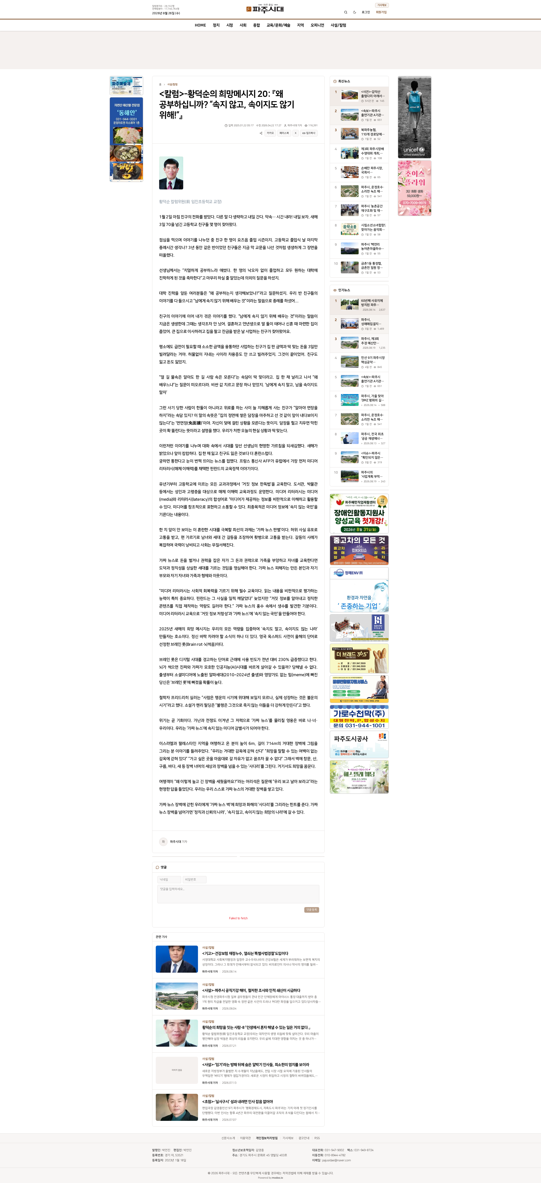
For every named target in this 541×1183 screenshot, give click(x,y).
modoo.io (277, 1177)
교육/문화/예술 (279, 25)
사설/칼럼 (338, 25)
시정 (229, 25)
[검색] (346, 12)
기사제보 (382, 5)
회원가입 (381, 12)
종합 (256, 25)
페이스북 (284, 133)
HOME (200, 25)
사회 (243, 25)
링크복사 (310, 133)
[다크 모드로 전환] (354, 12)
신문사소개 (228, 1138)
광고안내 (304, 1138)
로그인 (366, 12)
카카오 (270, 133)
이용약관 (245, 1138)
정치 (216, 25)
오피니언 (317, 25)
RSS (317, 1138)
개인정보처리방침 (267, 1138)
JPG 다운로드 (172, 155)
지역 (300, 25)
